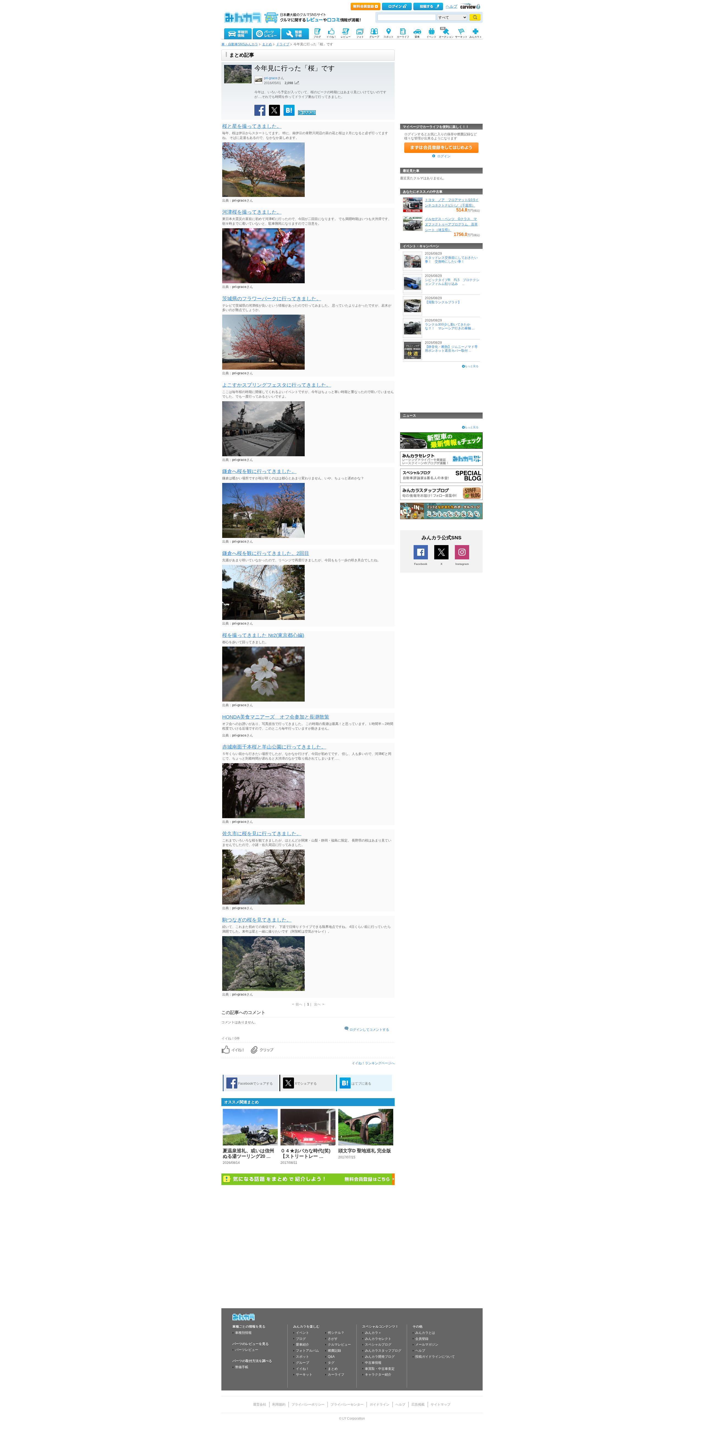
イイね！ (302, 1369)
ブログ (301, 1339)
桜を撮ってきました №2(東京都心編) (263, 635)
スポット (302, 1357)
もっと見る (472, 366)
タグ (331, 1363)
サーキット (304, 1374)
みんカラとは (425, 1333)
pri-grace (270, 78)
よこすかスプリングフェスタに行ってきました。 (276, 385)
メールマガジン (426, 1344)
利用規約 (278, 1404)
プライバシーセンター (347, 1404)
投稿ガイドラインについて (435, 1357)
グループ (302, 1363)
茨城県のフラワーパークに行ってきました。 (271, 298)
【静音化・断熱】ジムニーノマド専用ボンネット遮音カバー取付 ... (451, 349)
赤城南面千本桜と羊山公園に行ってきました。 (274, 747)
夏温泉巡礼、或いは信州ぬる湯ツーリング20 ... (248, 1153)
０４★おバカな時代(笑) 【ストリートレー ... (305, 1153)
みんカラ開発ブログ (380, 1357)
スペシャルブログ (378, 1344)
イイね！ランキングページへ (373, 1063)
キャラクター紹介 (378, 1374)
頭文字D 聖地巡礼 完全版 (364, 1150)
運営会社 (259, 1404)
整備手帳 (241, 1367)
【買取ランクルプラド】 (443, 302)
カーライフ (336, 1374)
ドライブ (282, 44)
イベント (302, 1333)
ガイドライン (379, 1404)
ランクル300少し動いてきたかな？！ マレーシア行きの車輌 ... (449, 326)
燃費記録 (334, 1351)
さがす (333, 1339)
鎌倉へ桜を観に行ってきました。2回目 (265, 553)
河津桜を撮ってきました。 (252, 212)
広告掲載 (418, 1404)
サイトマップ (440, 1404)
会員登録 (421, 1339)
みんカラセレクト (378, 1339)
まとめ (267, 44)
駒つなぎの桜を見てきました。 (257, 920)
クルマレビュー (339, 1344)
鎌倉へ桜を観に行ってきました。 (259, 471)
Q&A (331, 1357)
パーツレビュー (246, 1350)
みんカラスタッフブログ (383, 1351)
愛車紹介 (302, 1344)
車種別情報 (243, 1333)
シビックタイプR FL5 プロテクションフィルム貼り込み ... (452, 282)
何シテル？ (336, 1333)
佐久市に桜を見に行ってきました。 (261, 833)
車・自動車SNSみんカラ (239, 44)
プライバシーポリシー (308, 1404)
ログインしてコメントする (369, 1030)
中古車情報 (373, 1363)
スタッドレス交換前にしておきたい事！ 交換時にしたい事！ (451, 259)
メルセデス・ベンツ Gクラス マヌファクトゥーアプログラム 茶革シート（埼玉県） (451, 224)
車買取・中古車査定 (380, 1369)
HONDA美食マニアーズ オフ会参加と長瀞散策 (275, 717)
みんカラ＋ (373, 1333)
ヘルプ (451, 6)
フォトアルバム (307, 1351)
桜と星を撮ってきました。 (252, 126)
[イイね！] (307, 114)
